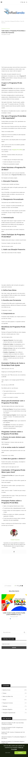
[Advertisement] (14, 52)
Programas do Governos (15, 703)
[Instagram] (24, 2)
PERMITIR (20, 752)
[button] (2, 606)
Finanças (15, 693)
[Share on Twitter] (19, 586)
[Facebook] (14, 552)
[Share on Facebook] (17, 585)
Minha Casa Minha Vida (15, 696)
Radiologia (15, 706)
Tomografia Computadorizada (15, 712)
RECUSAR (7, 752)
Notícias (15, 699)
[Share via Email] (22, 585)
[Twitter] (22, 2)
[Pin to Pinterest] (20, 585)
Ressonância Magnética (15, 709)
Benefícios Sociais (15, 690)
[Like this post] (16, 585)
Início (2, 21)
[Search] (26, 2)
